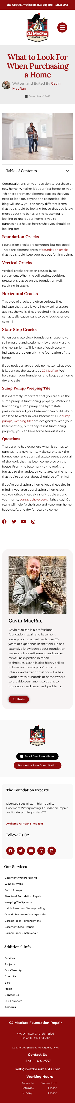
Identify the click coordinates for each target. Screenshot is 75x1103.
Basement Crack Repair (19, 926)
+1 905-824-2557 (37, 1061)
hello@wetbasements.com (37, 1069)
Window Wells (14, 883)
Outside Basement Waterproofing (26, 914)
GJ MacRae (50, 370)
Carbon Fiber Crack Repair (21, 932)
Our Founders (13, 1000)
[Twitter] (14, 521)
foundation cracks (55, 250)
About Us (10, 976)
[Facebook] (4, 521)
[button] (67, 171)
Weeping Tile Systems (18, 902)
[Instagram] (33, 521)
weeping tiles (23, 421)
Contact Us (12, 994)
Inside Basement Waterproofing (25, 908)
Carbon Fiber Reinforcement (23, 920)
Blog (7, 982)
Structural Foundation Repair (23, 896)
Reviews (10, 1007)
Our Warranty (13, 970)
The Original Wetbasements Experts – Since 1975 (37, 5)
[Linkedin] (52, 851)
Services (10, 958)
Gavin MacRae (25, 620)
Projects (10, 964)
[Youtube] (23, 521)
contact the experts (34, 499)
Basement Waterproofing (21, 877)
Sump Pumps (13, 890)
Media (8, 988)
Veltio (56, 1047)
